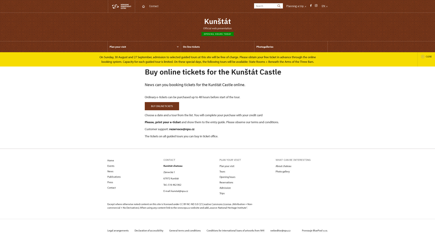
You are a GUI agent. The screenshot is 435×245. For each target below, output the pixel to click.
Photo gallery (283, 171)
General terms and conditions (185, 230)
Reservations (226, 182)
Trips (222, 193)
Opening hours (227, 176)
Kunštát (217, 21)
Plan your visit (227, 166)
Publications (114, 176)
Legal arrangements (118, 230)
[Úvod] (143, 6)
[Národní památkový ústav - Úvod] (121, 6)
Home (110, 160)
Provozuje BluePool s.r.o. (315, 230)
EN (324, 6)
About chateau (283, 166)
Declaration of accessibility (149, 230)
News (110, 171)
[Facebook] (311, 6)
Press (110, 182)
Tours (222, 171)
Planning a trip (295, 6)
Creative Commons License (216, 204)
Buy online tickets (162, 106)
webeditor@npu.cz (280, 230)
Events (110, 165)
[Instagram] (316, 6)
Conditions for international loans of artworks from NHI (236, 230)
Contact (154, 6)
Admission (225, 187)
